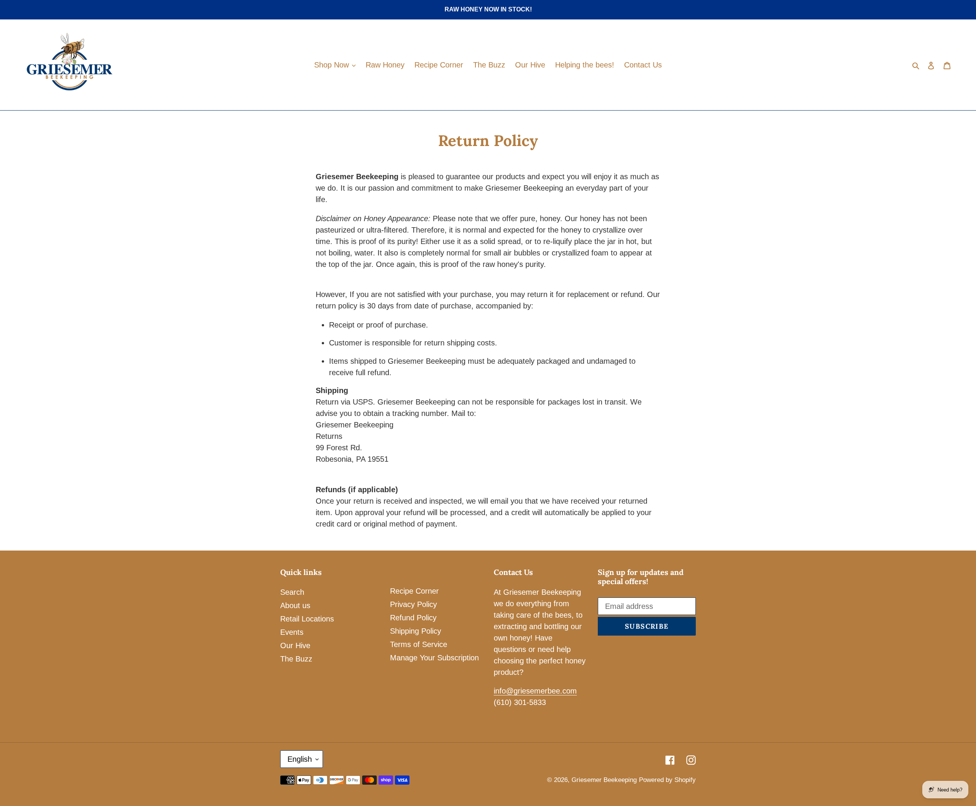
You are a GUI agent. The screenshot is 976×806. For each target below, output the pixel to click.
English (299, 759)
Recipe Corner (414, 591)
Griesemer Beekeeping (604, 780)
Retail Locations (307, 619)
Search (292, 592)
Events (291, 632)
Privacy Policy (413, 604)
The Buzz (296, 659)
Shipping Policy (415, 631)
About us (295, 605)
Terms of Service (418, 644)
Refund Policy (413, 617)
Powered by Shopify (667, 780)
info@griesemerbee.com (535, 691)
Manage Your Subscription (434, 657)
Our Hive (295, 645)
